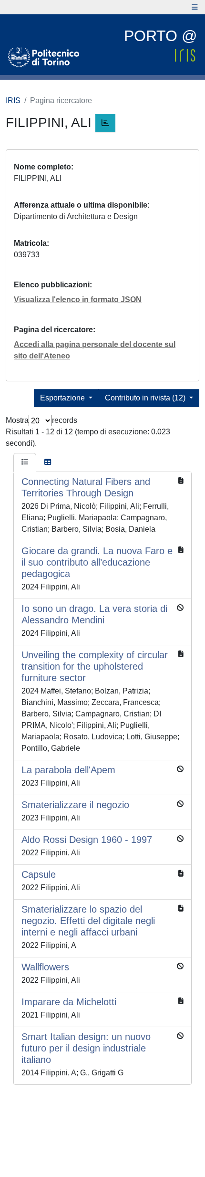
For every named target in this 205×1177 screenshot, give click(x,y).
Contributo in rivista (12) (146, 398)
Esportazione (63, 398)
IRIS (13, 100)
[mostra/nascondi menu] (194, 7)
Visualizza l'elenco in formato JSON (78, 299)
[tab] (24, 462)
